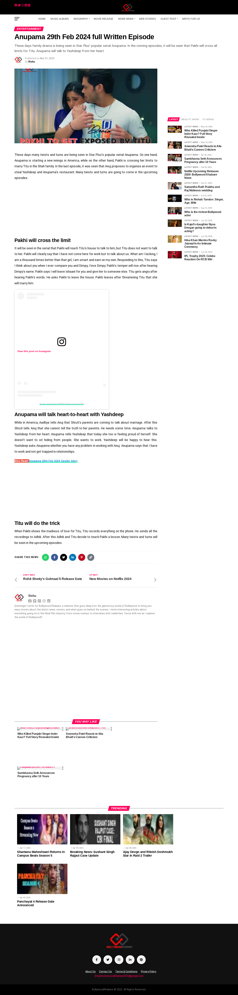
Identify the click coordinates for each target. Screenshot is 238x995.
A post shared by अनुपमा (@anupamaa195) (62, 403)
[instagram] (22, 5)
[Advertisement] (85, 209)
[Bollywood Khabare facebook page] (96, 959)
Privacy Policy (148, 971)
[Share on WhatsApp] (45, 557)
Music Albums (60, 18)
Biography (81, 18)
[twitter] (19, 5)
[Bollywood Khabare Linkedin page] (130, 959)
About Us (90, 971)
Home (42, 18)
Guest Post (168, 18)
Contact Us (105, 971)
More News (125, 18)
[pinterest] (29, 5)
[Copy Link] (90, 557)
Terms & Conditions (126, 971)
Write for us (191, 18)
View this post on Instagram (34, 351)
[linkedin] (26, 5)
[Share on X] (63, 557)
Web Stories (147, 18)
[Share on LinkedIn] (72, 557)
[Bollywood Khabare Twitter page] (107, 959)
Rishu (31, 61)
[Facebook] (15, 5)
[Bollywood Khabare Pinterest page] (141, 959)
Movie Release (103, 18)
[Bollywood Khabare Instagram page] (119, 959)
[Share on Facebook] (54, 557)
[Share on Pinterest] (81, 557)
